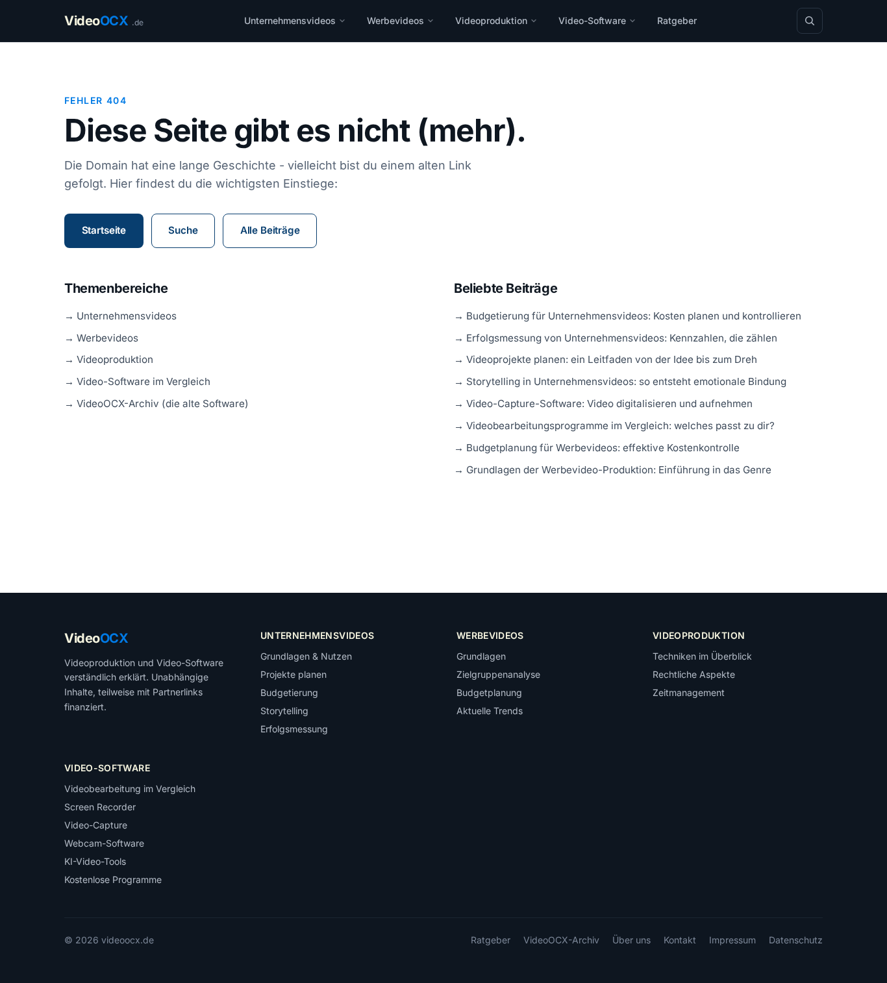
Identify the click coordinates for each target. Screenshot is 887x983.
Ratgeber (677, 20)
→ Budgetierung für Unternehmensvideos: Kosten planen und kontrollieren (627, 316)
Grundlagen (481, 656)
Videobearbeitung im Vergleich (129, 788)
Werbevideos (395, 20)
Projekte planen (293, 674)
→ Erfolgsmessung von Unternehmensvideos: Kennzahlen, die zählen (615, 338)
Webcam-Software (104, 843)
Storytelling (284, 710)
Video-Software (592, 20)
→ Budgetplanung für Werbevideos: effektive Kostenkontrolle (597, 448)
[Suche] (810, 21)
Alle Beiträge (270, 230)
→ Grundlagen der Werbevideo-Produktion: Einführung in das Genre (612, 470)
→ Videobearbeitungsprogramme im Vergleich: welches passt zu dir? (614, 425)
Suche (182, 230)
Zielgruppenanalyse (498, 674)
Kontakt (680, 939)
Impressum (732, 939)
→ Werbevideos (101, 338)
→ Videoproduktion (108, 359)
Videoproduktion (491, 20)
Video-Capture (95, 824)
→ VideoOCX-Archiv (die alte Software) (156, 403)
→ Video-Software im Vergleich (137, 381)
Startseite (104, 230)
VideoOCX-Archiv (561, 939)
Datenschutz (796, 939)
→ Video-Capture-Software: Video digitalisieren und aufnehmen (603, 403)
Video (96, 638)
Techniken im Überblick (702, 656)
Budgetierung (289, 692)
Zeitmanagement (689, 692)
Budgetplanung (489, 692)
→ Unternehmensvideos (120, 316)
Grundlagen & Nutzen (306, 656)
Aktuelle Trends (489, 710)
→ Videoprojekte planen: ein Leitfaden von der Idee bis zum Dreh (605, 359)
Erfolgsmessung (294, 728)
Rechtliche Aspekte (694, 674)
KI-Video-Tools (95, 861)
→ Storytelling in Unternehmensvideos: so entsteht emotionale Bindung (620, 381)
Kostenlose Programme (113, 879)
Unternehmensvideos (290, 20)
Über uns (631, 939)
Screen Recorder (100, 806)
